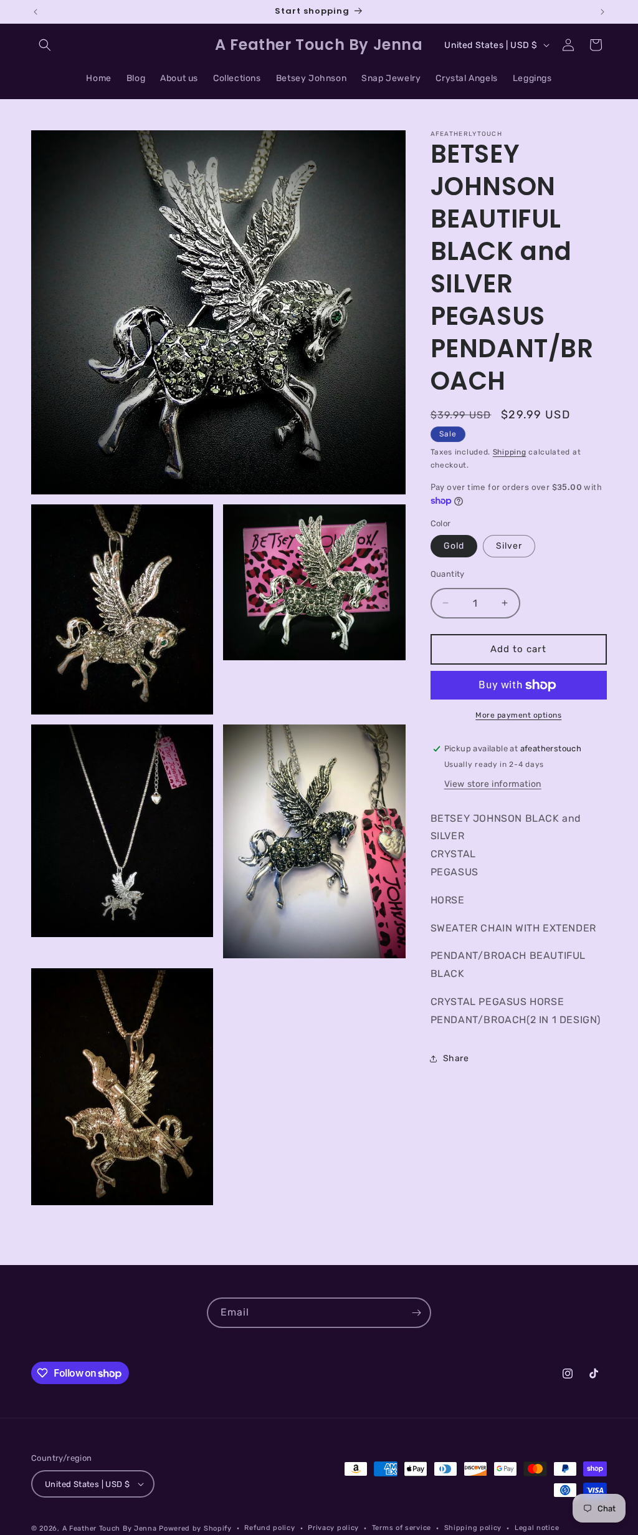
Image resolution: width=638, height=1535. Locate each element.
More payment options (518, 715)
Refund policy (269, 1528)
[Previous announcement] (35, 12)
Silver (509, 546)
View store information (492, 784)
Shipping (509, 452)
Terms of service (401, 1528)
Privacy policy (333, 1528)
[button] (45, 45)
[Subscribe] (416, 1312)
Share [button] (456, 1058)
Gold (454, 546)
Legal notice (537, 1528)
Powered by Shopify (195, 1528)
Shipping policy (473, 1528)
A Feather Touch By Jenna (109, 1528)
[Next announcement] (602, 12)
